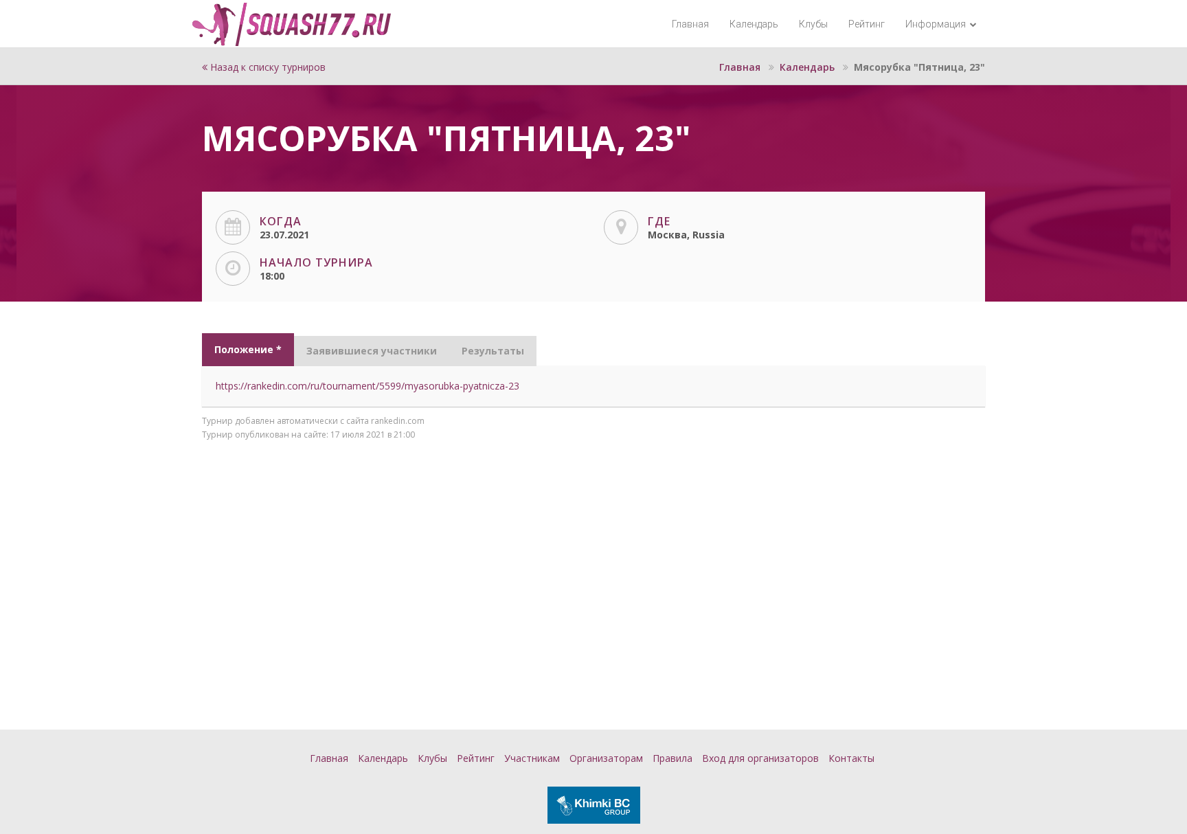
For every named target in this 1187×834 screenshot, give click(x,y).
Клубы (813, 24)
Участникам (532, 758)
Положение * (248, 349)
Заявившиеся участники (371, 350)
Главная (690, 24)
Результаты (493, 350)
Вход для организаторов (760, 758)
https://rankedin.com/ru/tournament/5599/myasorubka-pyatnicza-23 (367, 385)
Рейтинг (866, 24)
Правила (672, 758)
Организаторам (606, 758)
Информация (936, 24)
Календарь (754, 24)
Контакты (851, 758)
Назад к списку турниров (266, 67)
